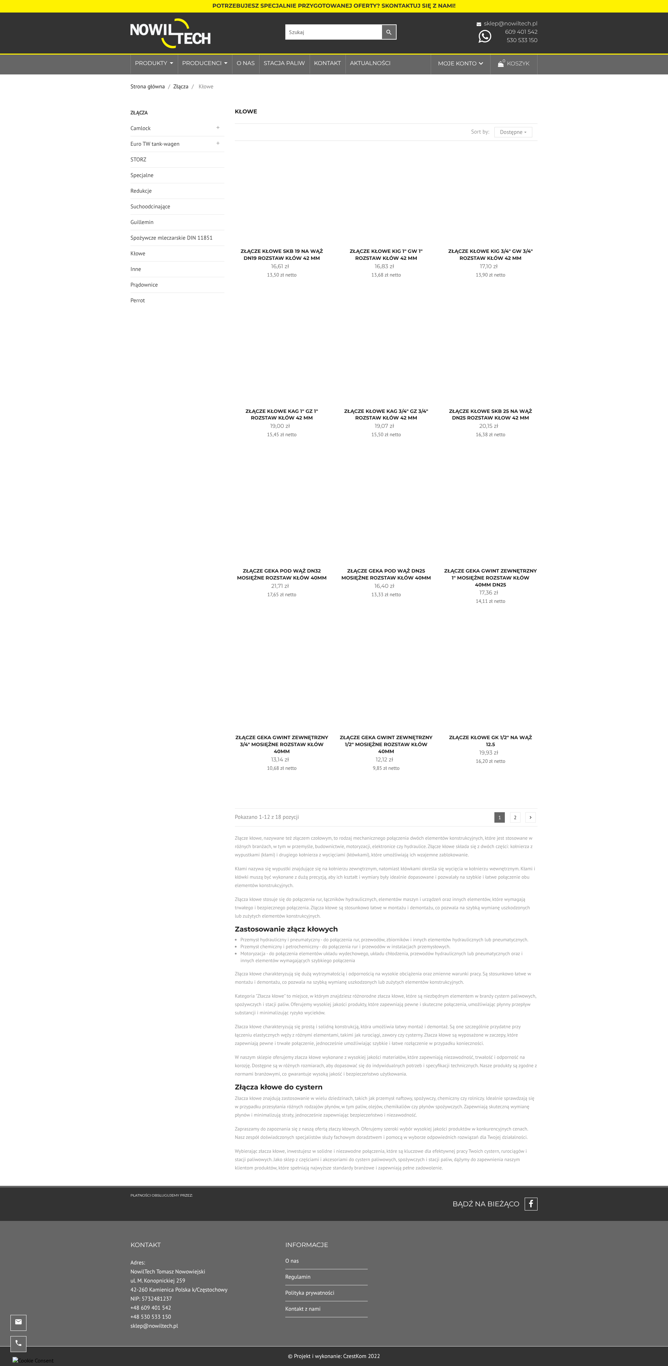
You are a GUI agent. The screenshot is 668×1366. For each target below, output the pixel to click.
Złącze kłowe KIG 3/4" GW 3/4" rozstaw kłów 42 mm (490, 254)
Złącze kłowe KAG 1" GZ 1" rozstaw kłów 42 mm (282, 414)
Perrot (137, 300)
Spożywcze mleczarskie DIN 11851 (171, 237)
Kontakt (327, 63)
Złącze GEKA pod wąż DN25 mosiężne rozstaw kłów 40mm (386, 574)
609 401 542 (521, 32)
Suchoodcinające (150, 206)
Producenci (202, 63)
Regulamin (298, 1277)
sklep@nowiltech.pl (511, 24)
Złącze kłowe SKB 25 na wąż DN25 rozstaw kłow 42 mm (490, 414)
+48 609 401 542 (150, 1307)
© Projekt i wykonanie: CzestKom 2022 (334, 1356)
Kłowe (137, 253)
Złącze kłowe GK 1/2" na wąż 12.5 (490, 741)
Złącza (139, 113)
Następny (530, 817)
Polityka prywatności (309, 1293)
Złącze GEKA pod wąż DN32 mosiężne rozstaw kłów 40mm (282, 574)
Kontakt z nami (302, 1309)
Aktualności (370, 63)
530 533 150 (522, 40)
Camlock (140, 128)
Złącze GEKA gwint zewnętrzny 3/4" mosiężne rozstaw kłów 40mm (282, 744)
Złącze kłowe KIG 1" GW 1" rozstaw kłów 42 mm (386, 254)
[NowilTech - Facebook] (528, 1204)
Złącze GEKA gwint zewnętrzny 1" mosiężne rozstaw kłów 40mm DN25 (490, 578)
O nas (246, 63)
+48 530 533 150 (150, 1316)
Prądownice (144, 284)
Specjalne (141, 175)
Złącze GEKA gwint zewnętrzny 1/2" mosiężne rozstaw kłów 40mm (386, 744)
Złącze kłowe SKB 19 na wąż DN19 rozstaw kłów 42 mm (282, 254)
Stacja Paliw (284, 63)
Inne (135, 269)
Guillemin (141, 222)
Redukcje (141, 190)
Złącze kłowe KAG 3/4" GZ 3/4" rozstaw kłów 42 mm (386, 414)
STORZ (138, 159)
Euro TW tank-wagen (155, 144)
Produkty (152, 63)
